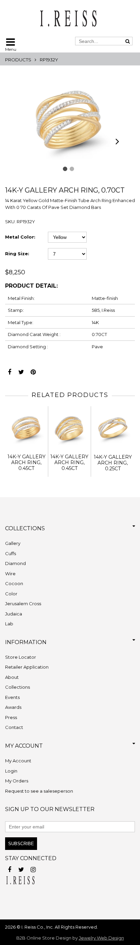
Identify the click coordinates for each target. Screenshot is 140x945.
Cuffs (10, 553)
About (12, 677)
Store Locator (20, 657)
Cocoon (14, 583)
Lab (9, 623)
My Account (18, 760)
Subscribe (21, 843)
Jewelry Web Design (101, 938)
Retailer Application (27, 667)
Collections (17, 687)
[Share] (9, 370)
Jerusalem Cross (23, 603)
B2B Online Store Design (43, 938)
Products (18, 59)
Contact (14, 727)
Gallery (12, 543)
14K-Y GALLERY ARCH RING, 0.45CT (26, 462)
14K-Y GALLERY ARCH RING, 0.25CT (113, 463)
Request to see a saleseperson (39, 791)
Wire (10, 573)
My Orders (16, 780)
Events (12, 697)
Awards (13, 707)
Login (11, 771)
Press (11, 717)
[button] (65, 169)
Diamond (15, 563)
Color (11, 593)
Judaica (13, 613)
